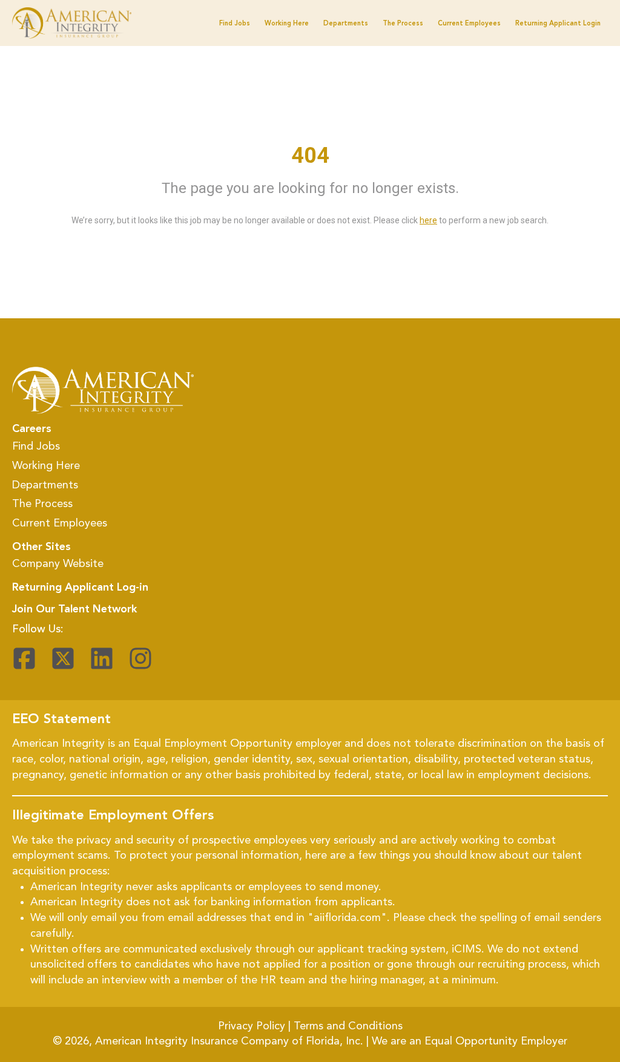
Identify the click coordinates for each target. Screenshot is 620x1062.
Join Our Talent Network (74, 609)
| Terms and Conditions (345, 1026)
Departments (345, 24)
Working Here (46, 466)
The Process (403, 24)
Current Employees (469, 24)
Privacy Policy (251, 1026)
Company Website (58, 564)
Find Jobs (234, 24)
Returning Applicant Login (558, 24)
